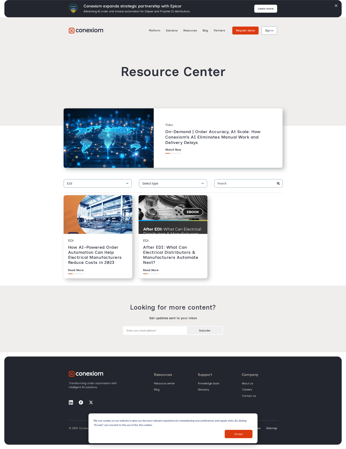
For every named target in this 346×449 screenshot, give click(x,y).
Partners (219, 30)
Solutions (172, 30)
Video (169, 125)
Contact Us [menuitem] (249, 396)
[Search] (278, 183)
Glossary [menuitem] (203, 389)
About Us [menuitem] (247, 383)
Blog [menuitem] (156, 389)
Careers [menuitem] (247, 389)
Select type (150, 183)
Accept (238, 433)
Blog (205, 30)
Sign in (269, 30)
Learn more (266, 8)
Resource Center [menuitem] (164, 383)
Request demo (245, 30)
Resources (190, 30)
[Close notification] (336, 6)
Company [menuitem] (250, 374)
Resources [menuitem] (163, 374)
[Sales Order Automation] (86, 30)
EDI (69, 183)
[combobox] (248, 183)
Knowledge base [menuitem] (208, 383)
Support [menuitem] (205, 374)
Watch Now (173, 149)
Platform (154, 30)
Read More (76, 270)
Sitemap (271, 428)
